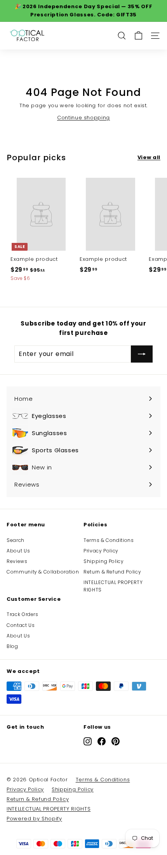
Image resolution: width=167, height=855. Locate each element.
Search (15, 540)
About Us (18, 550)
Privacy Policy (101, 550)
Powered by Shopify (34, 818)
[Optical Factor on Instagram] (88, 741)
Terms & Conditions (109, 540)
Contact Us (21, 625)
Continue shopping (83, 117)
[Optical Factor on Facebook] (101, 741)
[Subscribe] (142, 354)
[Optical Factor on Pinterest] (115, 741)
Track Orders (22, 614)
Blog (12, 646)
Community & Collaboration (43, 571)
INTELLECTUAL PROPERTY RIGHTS (113, 586)
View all (148, 157)
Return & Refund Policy (112, 571)
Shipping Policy (104, 561)
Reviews (17, 561)
